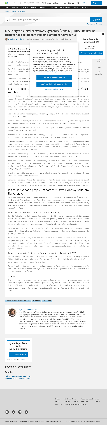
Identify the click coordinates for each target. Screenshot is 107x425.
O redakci (97, 402)
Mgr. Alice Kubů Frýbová (16, 39)
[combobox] (53, 19)
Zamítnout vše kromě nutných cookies (54, 84)
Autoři (57, 402)
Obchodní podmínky (11, 421)
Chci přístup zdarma (18, 354)
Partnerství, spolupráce (72, 405)
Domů (7, 11)
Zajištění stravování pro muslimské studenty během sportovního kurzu (18, 377)
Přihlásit (85, 3)
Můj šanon (58, 399)
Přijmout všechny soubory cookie (54, 78)
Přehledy (84, 405)
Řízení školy (21, 11)
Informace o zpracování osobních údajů (32, 421)
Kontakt (96, 399)
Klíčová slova (59, 405)
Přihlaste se (25, 359)
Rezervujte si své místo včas (91, 53)
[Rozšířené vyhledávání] (7, 19)
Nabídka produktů (87, 399)
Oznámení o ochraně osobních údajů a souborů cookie (51, 72)
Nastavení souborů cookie (54, 421)
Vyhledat (97, 20)
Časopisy (13, 11)
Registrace (96, 3)
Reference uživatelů (71, 402)
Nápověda (67, 3)
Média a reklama (70, 399)
